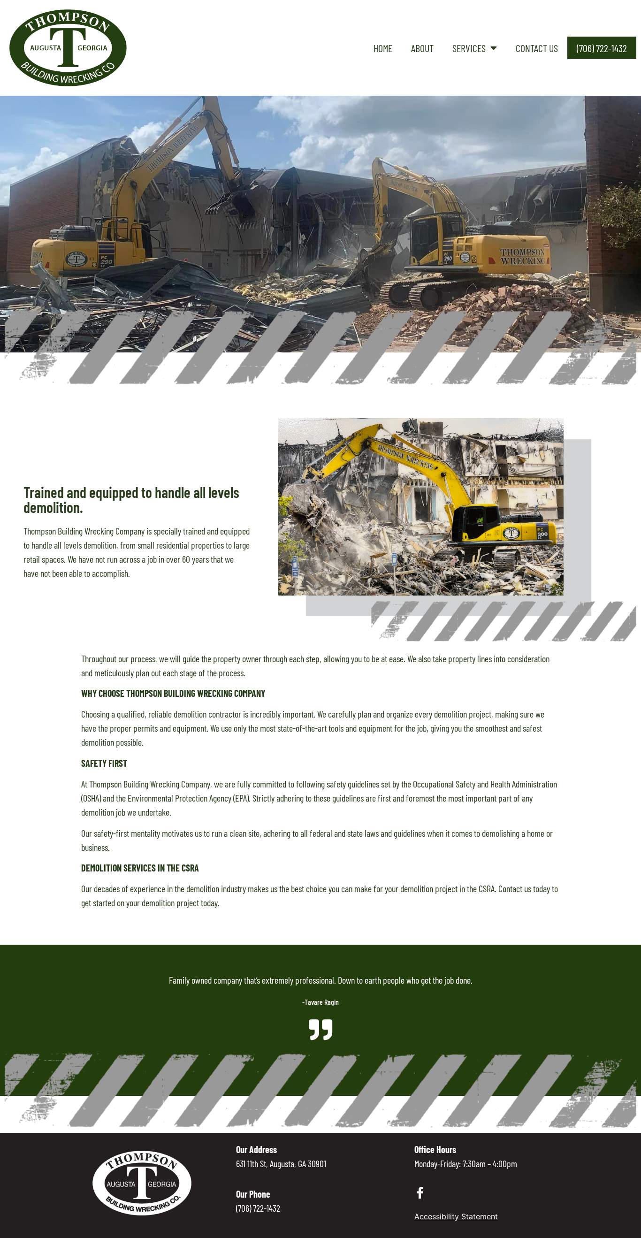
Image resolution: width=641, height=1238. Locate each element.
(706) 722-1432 (602, 48)
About (422, 48)
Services (469, 48)
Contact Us (537, 48)
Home (383, 48)
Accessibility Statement (456, 1216)
